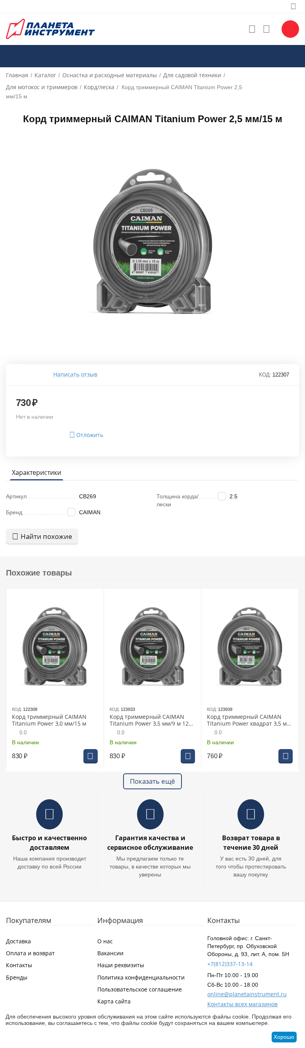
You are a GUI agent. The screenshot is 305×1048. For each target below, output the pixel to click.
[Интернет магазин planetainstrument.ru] (50, 28)
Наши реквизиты (120, 965)
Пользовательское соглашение (139, 989)
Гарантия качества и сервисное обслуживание (150, 842)
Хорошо (284, 1037)
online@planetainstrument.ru (247, 994)
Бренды (16, 977)
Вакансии (110, 953)
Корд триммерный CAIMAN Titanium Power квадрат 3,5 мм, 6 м (249, 720)
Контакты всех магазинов (242, 1004)
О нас (105, 941)
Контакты (19, 965)
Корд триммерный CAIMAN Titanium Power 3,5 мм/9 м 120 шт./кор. (151, 720)
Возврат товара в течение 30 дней (251, 842)
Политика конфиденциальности (141, 977)
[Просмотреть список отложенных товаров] (252, 29)
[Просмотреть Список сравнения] (266, 29)
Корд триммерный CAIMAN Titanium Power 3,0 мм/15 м (49, 720)
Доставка (18, 941)
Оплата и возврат (30, 953)
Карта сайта (114, 1001)
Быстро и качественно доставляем (49, 842)
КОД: (265, 375)
